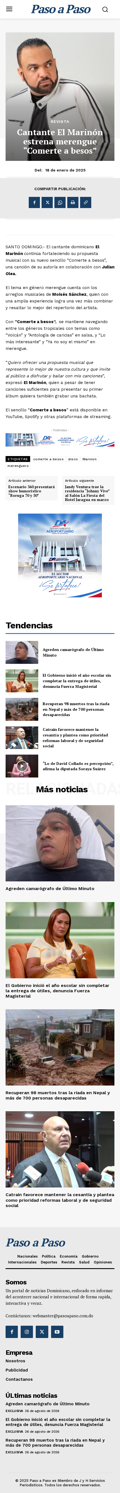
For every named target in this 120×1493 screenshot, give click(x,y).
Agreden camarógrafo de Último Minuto (50, 888)
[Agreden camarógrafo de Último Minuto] (22, 652)
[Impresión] (72, 202)
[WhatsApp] (60, 202)
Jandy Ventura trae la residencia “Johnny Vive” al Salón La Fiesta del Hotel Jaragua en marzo (87, 493)
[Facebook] (34, 202)
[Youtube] (57, 1332)
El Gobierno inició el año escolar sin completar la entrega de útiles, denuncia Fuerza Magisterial (77, 680)
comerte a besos (48, 459)
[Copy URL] (85, 202)
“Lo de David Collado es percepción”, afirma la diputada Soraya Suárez (78, 766)
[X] (47, 202)
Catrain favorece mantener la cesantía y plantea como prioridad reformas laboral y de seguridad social (75, 737)
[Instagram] (27, 1332)
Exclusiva (14, 1411)
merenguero (18, 466)
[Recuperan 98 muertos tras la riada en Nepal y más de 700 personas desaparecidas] (22, 709)
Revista (60, 121)
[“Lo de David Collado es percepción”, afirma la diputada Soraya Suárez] (22, 766)
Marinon (90, 459)
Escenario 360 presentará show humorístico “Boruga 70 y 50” (31, 491)
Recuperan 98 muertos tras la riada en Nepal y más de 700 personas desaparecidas (76, 709)
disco (73, 459)
